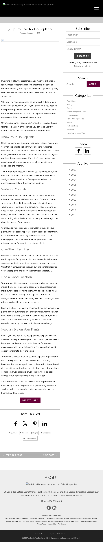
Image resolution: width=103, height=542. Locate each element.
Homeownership (31, 438)
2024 (73, 179)
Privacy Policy (41, 524)
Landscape (46, 433)
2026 (73, 169)
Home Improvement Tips (76, 133)
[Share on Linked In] (44, 423)
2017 (73, 214)
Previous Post (13, 455)
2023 (73, 184)
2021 (73, 194)
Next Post (49, 455)
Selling (69, 104)
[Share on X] (25, 423)
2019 (73, 204)
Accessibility (52, 524)
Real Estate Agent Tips (75, 119)
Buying (69, 108)
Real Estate (71, 101)
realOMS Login (76, 538)
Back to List (29, 400)
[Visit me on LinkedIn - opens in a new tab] (87, 151)
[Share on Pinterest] (34, 423)
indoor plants (25, 88)
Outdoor (24, 433)
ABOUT (51, 477)
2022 (73, 189)
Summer (14, 433)
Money (69, 122)
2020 (73, 199)
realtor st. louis (72, 126)
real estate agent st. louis (76, 112)
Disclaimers (66, 538)
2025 (73, 174)
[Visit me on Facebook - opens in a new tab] (78, 151)
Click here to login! (83, 66)
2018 (73, 209)
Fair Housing (62, 524)
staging (35, 433)
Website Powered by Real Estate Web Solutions (51, 534)
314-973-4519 (55, 501)
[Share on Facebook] (15, 423)
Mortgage (70, 129)
